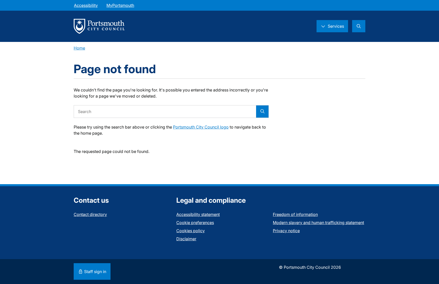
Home (79, 48)
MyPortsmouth (120, 5)
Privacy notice (286, 230)
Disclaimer (186, 238)
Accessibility (86, 5)
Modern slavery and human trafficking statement (318, 222)
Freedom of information (295, 214)
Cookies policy (190, 230)
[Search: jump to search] (358, 26)
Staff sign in (94, 271)
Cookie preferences (195, 222)
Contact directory (90, 214)
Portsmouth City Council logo (201, 127)
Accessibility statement (198, 214)
